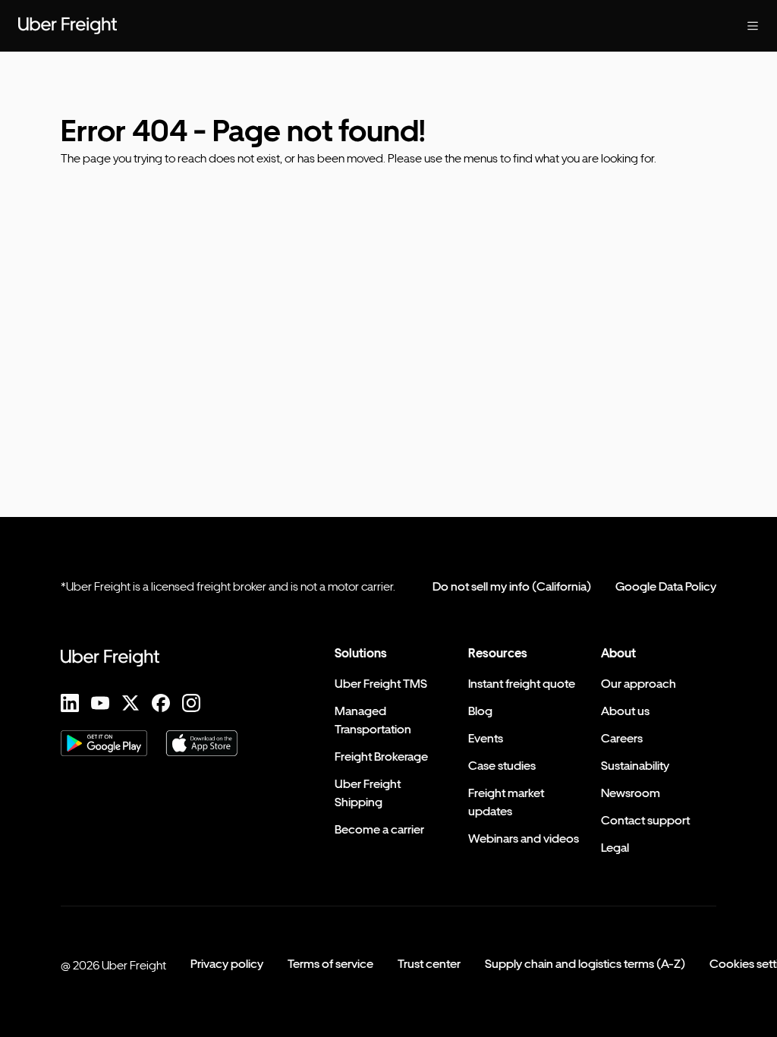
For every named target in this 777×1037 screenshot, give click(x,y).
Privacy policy (226, 964)
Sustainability (635, 765)
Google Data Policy (665, 586)
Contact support (645, 820)
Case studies (502, 765)
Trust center (429, 964)
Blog (480, 711)
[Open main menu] (753, 26)
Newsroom (630, 793)
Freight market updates (506, 802)
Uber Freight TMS (381, 683)
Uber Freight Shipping (368, 793)
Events (485, 738)
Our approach (638, 683)
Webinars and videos (523, 838)
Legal (615, 847)
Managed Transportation (373, 720)
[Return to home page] (67, 26)
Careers (622, 738)
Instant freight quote (521, 683)
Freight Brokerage (381, 756)
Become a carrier (379, 829)
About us (625, 711)
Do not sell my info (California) (512, 586)
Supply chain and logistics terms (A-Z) (585, 964)
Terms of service (330, 964)
